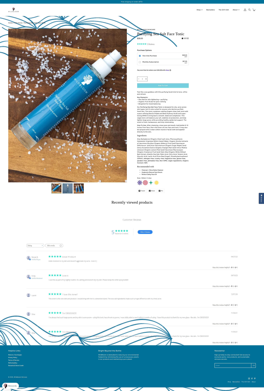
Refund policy (12, 363)
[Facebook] (252, 378)
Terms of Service (13, 360)
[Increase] (146, 79)
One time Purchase (150, 56)
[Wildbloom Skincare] (13, 10)
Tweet (143, 191)
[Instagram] (249, 378)
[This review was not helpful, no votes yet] (235, 267)
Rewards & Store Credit (15, 365)
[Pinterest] (255, 378)
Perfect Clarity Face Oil (149, 174)
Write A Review (145, 232)
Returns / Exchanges (15, 355)
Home (10, 23)
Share (153, 191)
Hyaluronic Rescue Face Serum (152, 172)
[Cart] (254, 9)
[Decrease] (138, 79)
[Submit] (253, 365)
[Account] (245, 9)
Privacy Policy (12, 357)
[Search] (249, 9)
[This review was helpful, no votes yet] (231, 267)
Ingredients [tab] (142, 135)
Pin (162, 191)
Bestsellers (210, 10)
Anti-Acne (18, 23)
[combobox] (35, 245)
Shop (199, 10)
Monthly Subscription (151, 62)
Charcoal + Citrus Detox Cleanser (152, 170)
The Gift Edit (224, 10)
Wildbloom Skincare (20, 377)
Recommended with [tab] (145, 166)
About (235, 10)
